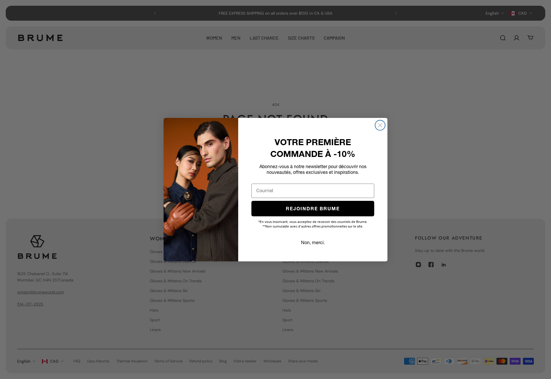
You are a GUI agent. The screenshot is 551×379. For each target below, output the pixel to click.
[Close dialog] (380, 125)
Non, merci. (313, 242)
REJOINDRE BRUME (313, 208)
